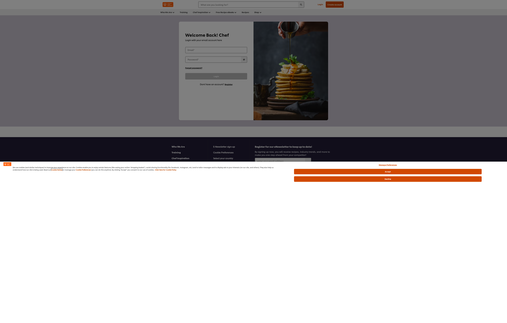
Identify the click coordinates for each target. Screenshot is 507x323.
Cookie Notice (56, 170)
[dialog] (253, 242)
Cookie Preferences (83, 170)
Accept (388, 171)
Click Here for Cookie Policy (165, 170)
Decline (388, 179)
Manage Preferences (388, 165)
